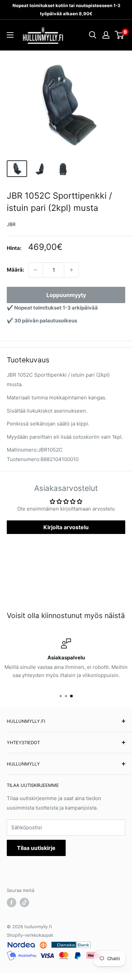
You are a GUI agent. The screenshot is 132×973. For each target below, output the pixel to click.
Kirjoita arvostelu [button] (66, 527)
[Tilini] (106, 35)
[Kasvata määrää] (71, 270)
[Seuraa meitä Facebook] (11, 902)
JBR (11, 224)
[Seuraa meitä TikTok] (24, 902)
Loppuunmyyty (66, 295)
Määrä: (15, 269)
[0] (119, 35)
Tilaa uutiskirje (36, 848)
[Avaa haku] (92, 35)
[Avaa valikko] (10, 35)
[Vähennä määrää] (35, 270)
